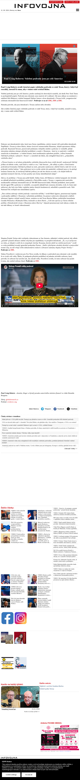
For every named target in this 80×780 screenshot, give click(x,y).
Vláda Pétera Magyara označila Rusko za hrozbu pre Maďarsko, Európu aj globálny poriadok (65, 527)
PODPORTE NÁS (56, 2)
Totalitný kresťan (8, 709)
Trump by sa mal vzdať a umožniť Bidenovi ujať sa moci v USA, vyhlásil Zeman (27, 425)
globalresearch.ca (12, 399)
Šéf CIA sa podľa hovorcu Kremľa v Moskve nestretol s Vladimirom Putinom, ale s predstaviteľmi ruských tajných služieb (65, 551)
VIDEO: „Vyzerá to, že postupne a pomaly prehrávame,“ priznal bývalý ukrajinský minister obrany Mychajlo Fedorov (65, 509)
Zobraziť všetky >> (70, 448)
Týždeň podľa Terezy (47, 689)
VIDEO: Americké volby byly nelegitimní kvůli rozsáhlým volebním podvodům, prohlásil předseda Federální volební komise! (38, 441)
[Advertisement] (40, 26)
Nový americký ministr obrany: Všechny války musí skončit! (21, 433)
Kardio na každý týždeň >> (32, 711)
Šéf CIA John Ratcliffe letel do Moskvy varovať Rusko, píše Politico (18, 601)
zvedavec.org (12, 402)
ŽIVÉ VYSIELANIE (72, 2)
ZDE (50, 101)
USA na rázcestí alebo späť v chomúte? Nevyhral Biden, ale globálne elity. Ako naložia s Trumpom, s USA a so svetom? (39, 422)
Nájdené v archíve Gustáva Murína (51, 686)
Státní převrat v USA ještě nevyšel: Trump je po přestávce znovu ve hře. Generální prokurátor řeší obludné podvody (37, 419)
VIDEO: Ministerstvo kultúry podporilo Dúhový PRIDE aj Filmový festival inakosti (65, 532)
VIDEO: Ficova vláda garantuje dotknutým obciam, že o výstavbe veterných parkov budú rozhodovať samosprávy (65, 555)
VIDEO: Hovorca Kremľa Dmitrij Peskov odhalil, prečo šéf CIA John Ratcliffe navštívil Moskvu (18, 590)
